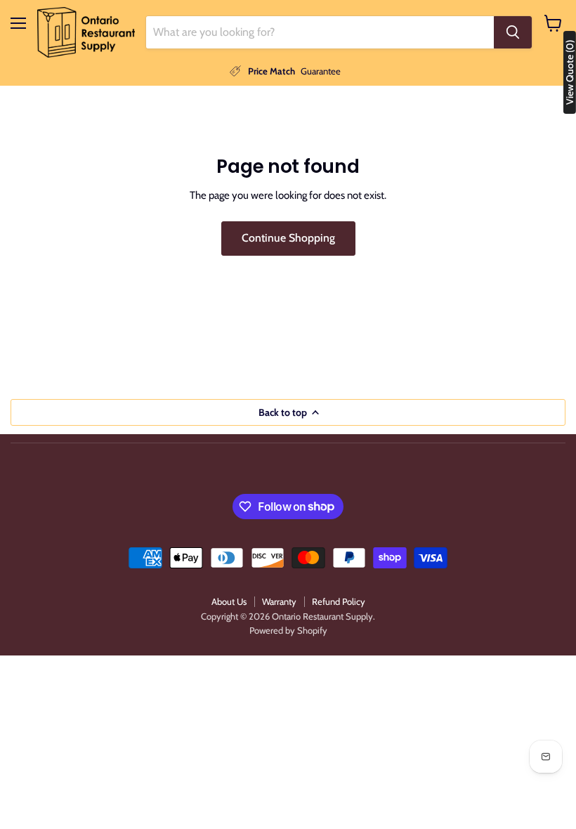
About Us (229, 601)
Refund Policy (338, 601)
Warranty (279, 601)
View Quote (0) (569, 72)
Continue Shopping (288, 237)
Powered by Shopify (288, 630)
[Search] (513, 32)
